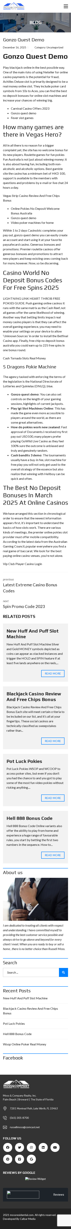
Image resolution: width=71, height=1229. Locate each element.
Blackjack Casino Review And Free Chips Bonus (34, 696)
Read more (53, 673)
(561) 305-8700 (19, 1117)
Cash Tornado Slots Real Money (24, 358)
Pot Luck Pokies (24, 761)
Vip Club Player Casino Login (22, 564)
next (24, 604)
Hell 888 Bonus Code (29, 818)
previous (30, 585)
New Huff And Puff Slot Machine (25, 998)
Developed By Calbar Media (19, 1218)
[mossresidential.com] (12, 6)
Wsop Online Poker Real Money (24, 1044)
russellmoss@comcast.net (25, 1127)
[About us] (35, 899)
